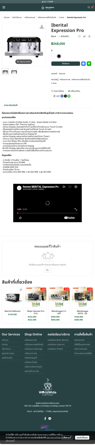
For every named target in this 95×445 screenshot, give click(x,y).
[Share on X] (65, 96)
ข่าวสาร (5, 344)
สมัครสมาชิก (79, 340)
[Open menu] (3, 7)
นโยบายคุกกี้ (10, 440)
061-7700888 (48, 1)
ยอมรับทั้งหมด (82, 437)
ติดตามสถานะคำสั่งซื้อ (83, 353)
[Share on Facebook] (61, 96)
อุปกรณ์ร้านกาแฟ (32, 371)
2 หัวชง (61, 17)
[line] (50, 419)
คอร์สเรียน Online (55, 348)
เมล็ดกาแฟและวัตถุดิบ (33, 366)
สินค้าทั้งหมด (17, 17)
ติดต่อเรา (65, 63)
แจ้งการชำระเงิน (80, 348)
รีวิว (47, 270)
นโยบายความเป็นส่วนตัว (55, 437)
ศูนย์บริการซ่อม (8, 353)
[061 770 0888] (43, 2)
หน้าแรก (7, 17)
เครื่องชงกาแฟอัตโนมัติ (34, 344)
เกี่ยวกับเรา (6, 348)
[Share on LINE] (68, 96)
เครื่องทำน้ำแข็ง (31, 362)
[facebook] (45, 419)
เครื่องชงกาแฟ (29, 17)
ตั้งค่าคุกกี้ (67, 437)
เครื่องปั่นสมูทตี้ (31, 357)
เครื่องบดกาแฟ (31, 353)
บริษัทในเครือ (7, 357)
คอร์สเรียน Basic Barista (58, 340)
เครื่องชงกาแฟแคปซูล (33, 348)
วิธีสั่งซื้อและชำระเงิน (82, 344)
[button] (89, 7)
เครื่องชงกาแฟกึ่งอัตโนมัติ (47, 17)
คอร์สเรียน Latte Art (56, 344)
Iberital (62, 73)
